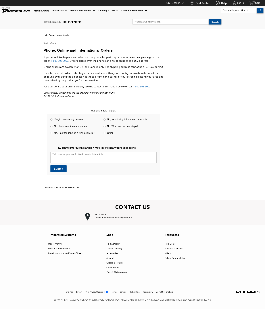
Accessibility (148, 292)
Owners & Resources (132, 10)
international (73, 187)
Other (110, 133)
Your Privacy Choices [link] (94, 292)
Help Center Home (53, 35)
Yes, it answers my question (69, 119)
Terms (114, 292)
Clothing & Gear (106, 10)
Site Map (69, 292)
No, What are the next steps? (122, 126)
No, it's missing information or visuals (127, 119)
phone (58, 187)
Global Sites (134, 292)
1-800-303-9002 (59, 60)
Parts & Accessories (80, 10)
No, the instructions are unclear (71, 126)
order (64, 187)
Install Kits (58, 10)
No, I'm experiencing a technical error (74, 133)
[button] (134, 216)
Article (66, 35)
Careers (123, 292)
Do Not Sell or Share (164, 292)
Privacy (79, 292)
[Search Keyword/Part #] (260, 10)
